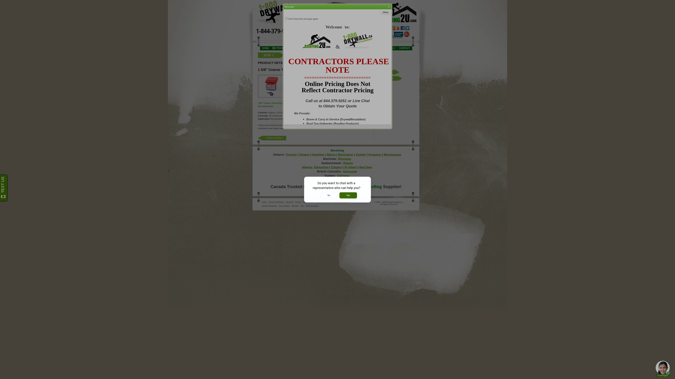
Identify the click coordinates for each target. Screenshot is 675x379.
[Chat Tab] (337, 189)
